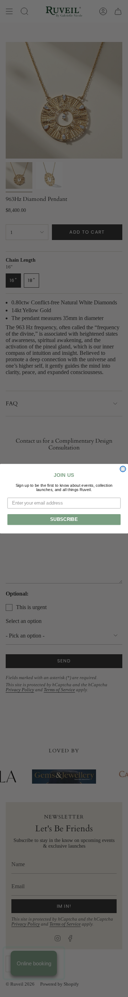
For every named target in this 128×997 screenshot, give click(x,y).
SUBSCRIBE (64, 519)
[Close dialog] (123, 468)
